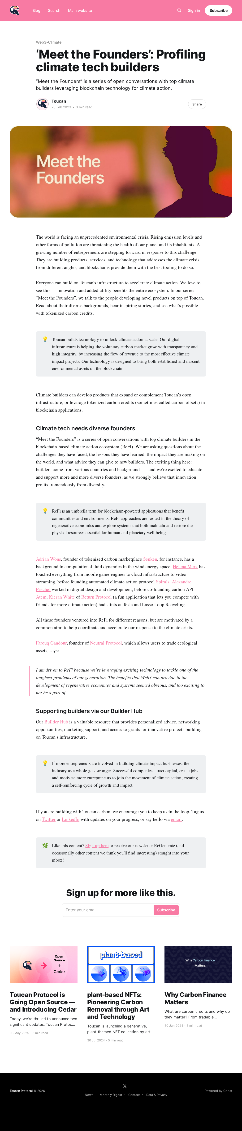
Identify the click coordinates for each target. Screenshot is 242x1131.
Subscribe (219, 10)
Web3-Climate (48, 42)
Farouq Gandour (51, 643)
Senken (150, 559)
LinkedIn (70, 819)
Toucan (59, 101)
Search (54, 10)
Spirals (162, 581)
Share (197, 104)
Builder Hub (56, 721)
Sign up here (96, 845)
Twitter (49, 819)
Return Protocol (96, 597)
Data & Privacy (156, 1095)
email (176, 819)
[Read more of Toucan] (42, 104)
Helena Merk (185, 566)
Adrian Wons (48, 559)
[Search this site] (179, 10)
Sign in (194, 10)
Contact (134, 1095)
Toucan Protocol (21, 1091)
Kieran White (62, 597)
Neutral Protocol (106, 643)
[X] (125, 1086)
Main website (80, 10)
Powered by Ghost (218, 1091)
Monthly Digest (111, 1095)
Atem (41, 597)
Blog (36, 10)
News (89, 1095)
